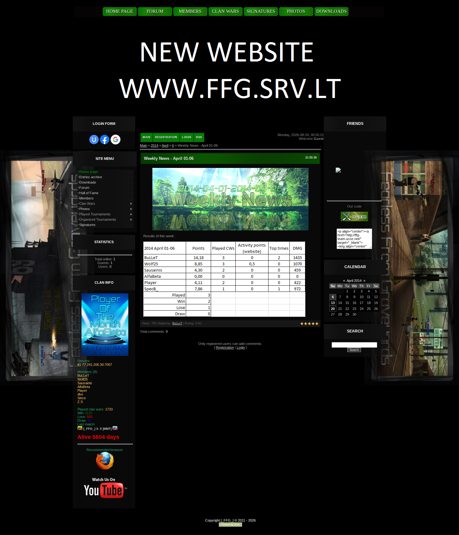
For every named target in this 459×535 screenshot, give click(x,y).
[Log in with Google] (116, 140)
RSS (199, 137)
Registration (166, 137)
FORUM (155, 11)
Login (186, 137)
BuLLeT (177, 323)
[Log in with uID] (94, 139)
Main (147, 137)
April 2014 (354, 280)
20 (333, 309)
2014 (154, 145)
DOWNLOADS (331, 11)
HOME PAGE (119, 11)
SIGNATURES (261, 11)
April (165, 145)
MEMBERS (190, 11)
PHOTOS (296, 11)
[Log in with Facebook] (104, 139)
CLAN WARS (225, 11)
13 (333, 303)
